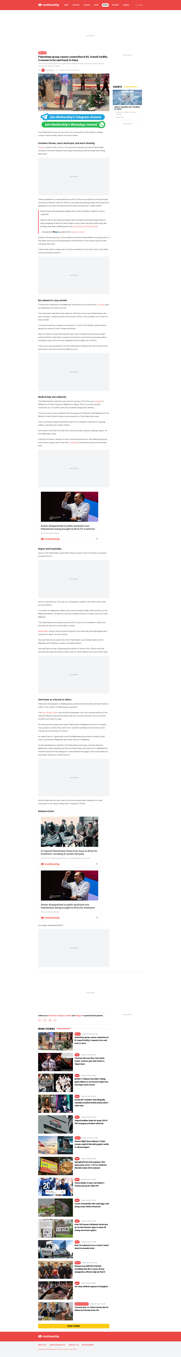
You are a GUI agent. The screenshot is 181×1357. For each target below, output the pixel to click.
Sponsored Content (81, 1304)
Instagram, (61, 1016)
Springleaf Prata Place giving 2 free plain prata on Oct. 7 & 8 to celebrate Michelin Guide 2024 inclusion (91, 1165)
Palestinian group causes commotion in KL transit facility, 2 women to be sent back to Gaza (92, 1040)
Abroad (42, 53)
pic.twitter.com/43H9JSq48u (85, 226)
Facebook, (52, 1016)
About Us (42, 1345)
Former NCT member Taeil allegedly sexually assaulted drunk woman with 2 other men (91, 1103)
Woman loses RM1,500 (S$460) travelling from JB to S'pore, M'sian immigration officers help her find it (90, 1269)
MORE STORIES (73, 1326)
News (66, 5)
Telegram (79, 1016)
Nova (77, 1055)
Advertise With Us (57, 1345)
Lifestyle (76, 5)
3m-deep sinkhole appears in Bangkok (91, 1286)
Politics (87, 5)
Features (115, 5)
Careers (126, 5)
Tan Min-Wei (50, 70)
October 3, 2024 (78, 232)
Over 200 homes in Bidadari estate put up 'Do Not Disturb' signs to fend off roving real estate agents (91, 1227)
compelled (73, 442)
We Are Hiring (87, 1345)
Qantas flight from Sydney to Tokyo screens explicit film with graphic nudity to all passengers (92, 1144)
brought (97, 401)
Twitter (69, 1016)
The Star (100, 305)
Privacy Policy (73, 1349)
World (105, 5)
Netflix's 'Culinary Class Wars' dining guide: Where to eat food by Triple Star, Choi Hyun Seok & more (91, 1082)
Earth (96, 5)
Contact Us (74, 1345)
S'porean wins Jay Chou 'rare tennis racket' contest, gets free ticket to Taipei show (90, 1061)
